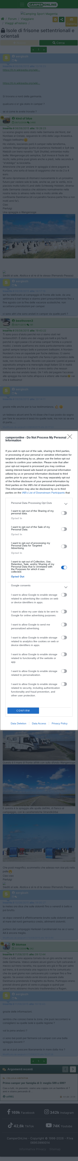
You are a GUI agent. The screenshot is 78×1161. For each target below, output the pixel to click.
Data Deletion (18, 723)
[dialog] (39, 580)
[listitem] (39, 504)
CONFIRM (23, 710)
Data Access (39, 723)
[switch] (64, 513)
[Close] (70, 437)
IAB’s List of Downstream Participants (43, 492)
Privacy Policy (59, 723)
